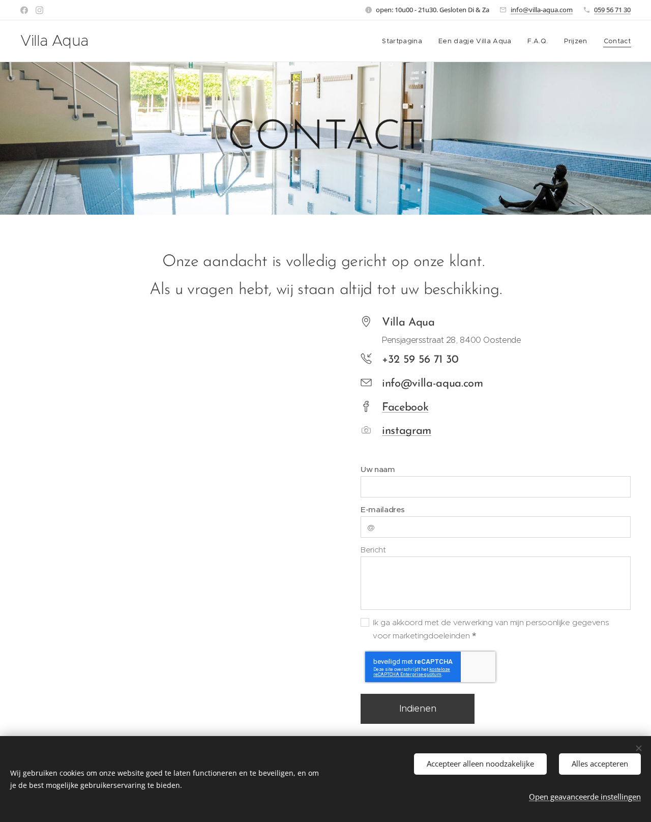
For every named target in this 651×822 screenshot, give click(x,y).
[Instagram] (39, 10)
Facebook (405, 408)
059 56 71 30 (612, 9)
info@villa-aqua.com (542, 9)
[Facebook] (24, 10)
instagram (406, 431)
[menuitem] (404, 41)
